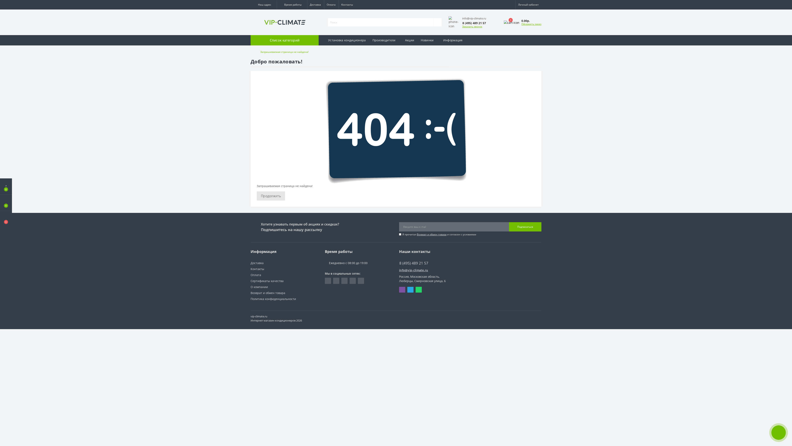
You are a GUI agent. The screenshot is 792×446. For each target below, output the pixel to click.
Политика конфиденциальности (273, 299)
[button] (264, 4)
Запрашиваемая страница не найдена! (284, 52)
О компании (259, 287)
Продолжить (271, 196)
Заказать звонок (472, 26)
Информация (453, 40)
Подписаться (525, 227)
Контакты (347, 4)
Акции (409, 40)
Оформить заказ (531, 24)
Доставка (315, 4)
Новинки (427, 40)
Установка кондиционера (347, 40)
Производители (384, 40)
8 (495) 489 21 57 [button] (413, 263)
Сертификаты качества (267, 281)
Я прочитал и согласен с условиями (439, 234)
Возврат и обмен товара (432, 234)
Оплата (331, 4)
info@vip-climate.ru (413, 270)
